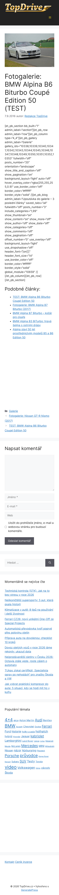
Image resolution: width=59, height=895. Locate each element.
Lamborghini (13, 740)
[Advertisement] (29, 373)
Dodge (38, 726)
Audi (38, 720)
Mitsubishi (49, 746)
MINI (41, 746)
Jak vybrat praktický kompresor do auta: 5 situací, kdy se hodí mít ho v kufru (27, 688)
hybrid (8, 736)
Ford (8, 731)
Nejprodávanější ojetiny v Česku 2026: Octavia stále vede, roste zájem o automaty (29, 661)
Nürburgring (29, 750)
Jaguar (25, 736)
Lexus (36, 741)
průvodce (29, 755)
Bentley (47, 720)
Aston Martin (26, 720)
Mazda (8, 746)
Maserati (49, 741)
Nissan (9, 750)
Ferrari (47, 726)
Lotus (42, 741)
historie (16, 731)
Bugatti (19, 727)
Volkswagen (26, 768)
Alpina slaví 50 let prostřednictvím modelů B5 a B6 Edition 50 (33, 333)
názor (17, 750)
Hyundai (16, 736)
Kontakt (9, 862)
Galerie (13, 411)
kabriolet (37, 736)
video (11, 767)
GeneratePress (29, 890)
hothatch (42, 731)
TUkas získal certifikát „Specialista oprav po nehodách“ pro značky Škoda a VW (29, 674)
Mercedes (29, 745)
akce (16, 720)
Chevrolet (28, 726)
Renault (8, 762)
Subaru (15, 761)
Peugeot (41, 750)
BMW (10, 725)
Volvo (38, 768)
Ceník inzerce (23, 862)
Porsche (12, 755)
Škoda (9, 772)
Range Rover (44, 756)
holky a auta (28, 731)
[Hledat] (49, 563)
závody (45, 767)
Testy (31, 761)
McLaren (15, 746)
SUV (23, 761)
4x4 (9, 719)
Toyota (39, 761)
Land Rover (27, 741)
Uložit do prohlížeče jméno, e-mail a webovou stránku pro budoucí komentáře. (31, 527)
